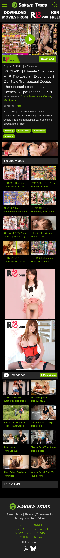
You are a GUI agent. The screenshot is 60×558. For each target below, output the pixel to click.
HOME (20, 525)
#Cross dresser (23, 131)
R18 (18, 106)
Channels (37, 525)
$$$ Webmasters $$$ (30, 533)
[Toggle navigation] (4, 5)
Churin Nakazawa (31, 96)
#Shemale (9, 136)
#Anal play (9, 131)
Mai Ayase (10, 100)
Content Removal (30, 537)
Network (41, 529)
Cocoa (47, 96)
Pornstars (20, 529)
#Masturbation (39, 131)
